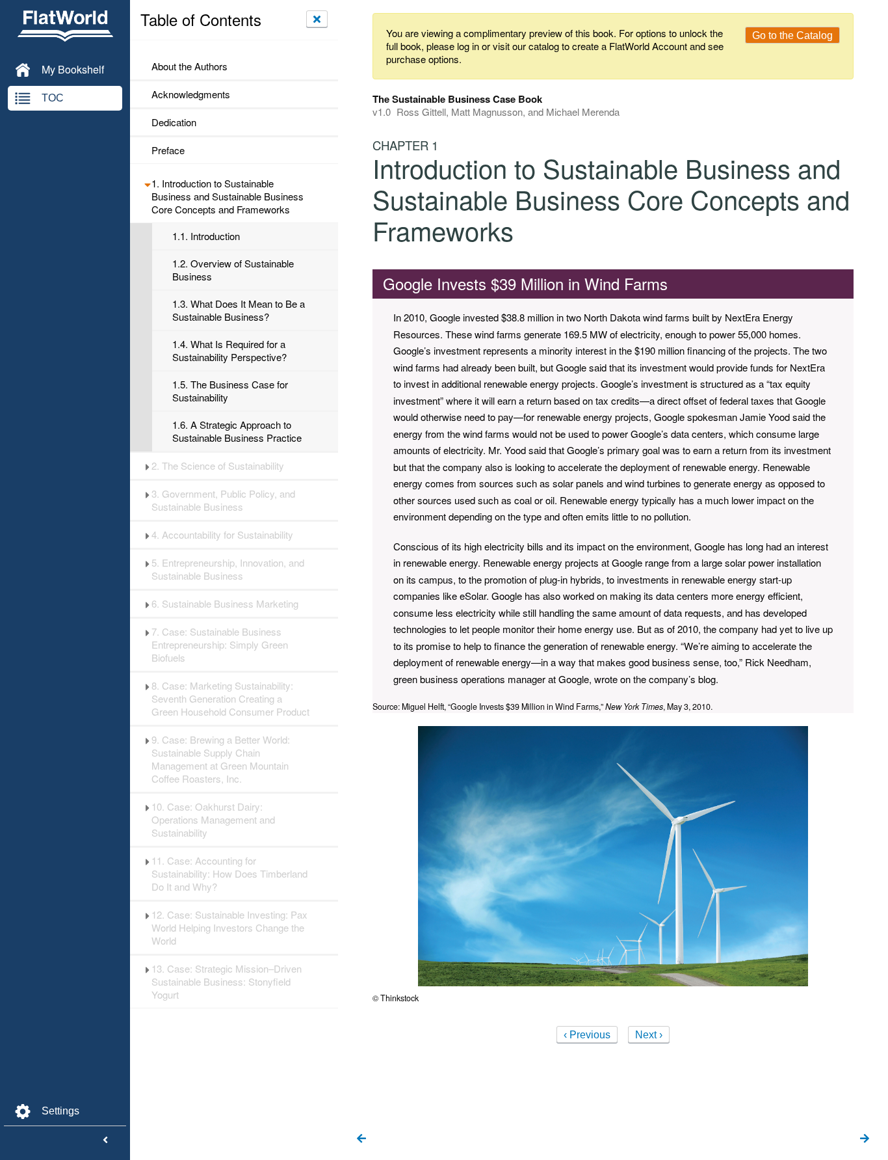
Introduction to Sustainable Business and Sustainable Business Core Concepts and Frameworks (227, 196)
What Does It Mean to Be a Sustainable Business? (238, 310)
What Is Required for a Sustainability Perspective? (229, 351)
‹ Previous (587, 1034)
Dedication (173, 122)
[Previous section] (361, 1139)
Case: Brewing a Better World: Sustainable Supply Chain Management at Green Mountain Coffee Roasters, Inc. (220, 759)
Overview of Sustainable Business (233, 270)
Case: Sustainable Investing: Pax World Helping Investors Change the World (229, 927)
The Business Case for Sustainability (230, 391)
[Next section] (865, 1139)
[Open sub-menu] (147, 183)
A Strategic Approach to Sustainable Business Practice (237, 431)
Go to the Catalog (792, 35)
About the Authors (189, 66)
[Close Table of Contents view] (317, 18)
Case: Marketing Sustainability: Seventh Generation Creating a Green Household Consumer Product (230, 698)
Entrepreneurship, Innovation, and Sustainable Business (227, 569)
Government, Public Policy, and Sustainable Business (223, 500)
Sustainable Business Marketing (224, 603)
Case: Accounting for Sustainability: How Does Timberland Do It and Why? (229, 873)
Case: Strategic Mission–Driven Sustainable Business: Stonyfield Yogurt (226, 981)
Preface (168, 150)
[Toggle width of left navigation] (105, 1140)
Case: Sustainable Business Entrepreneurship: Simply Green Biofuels (219, 644)
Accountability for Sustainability (222, 534)
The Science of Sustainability (217, 465)
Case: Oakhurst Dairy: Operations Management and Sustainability (213, 819)
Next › (648, 1034)
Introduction (206, 236)
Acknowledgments (190, 94)
